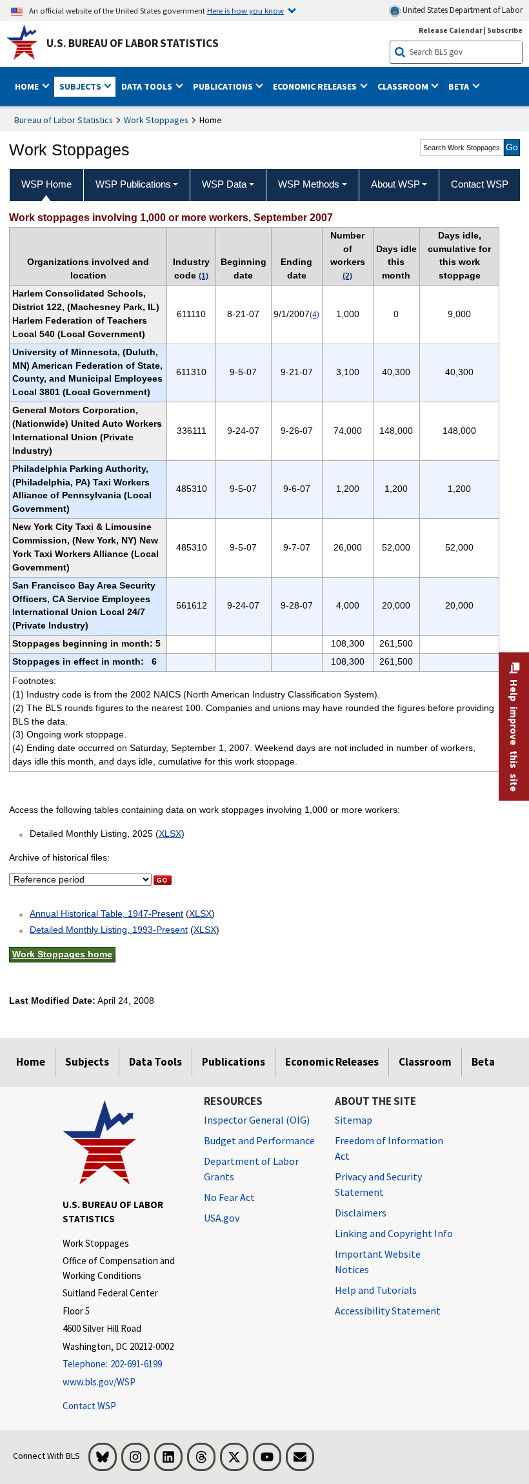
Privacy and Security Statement (378, 1184)
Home (30, 1062)
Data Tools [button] (147, 86)
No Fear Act (229, 1197)
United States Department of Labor (462, 10)
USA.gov (221, 1217)
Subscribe (505, 30)
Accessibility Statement (388, 1310)
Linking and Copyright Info (394, 1233)
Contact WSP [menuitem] (479, 184)
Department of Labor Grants (251, 1169)
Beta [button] (459, 86)
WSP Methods (308, 184)
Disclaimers (360, 1212)
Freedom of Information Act (389, 1148)
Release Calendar (451, 30)
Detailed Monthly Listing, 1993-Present (109, 929)
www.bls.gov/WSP (99, 1382)
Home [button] (28, 86)
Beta (483, 1062)
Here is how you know (245, 10)
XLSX (170, 833)
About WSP (395, 184)
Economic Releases (332, 1062)
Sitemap (353, 1119)
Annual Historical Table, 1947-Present (106, 913)
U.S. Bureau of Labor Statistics (132, 43)
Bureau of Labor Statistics (63, 120)
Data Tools (155, 1062)
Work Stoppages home (62, 954)
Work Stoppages (156, 120)
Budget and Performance (259, 1140)
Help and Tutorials (376, 1290)
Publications (233, 1062)
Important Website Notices (378, 1261)
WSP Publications (133, 184)
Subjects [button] (81, 86)
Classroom (425, 1062)
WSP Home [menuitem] (46, 184)
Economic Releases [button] (316, 86)
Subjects (87, 1062)
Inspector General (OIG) (257, 1119)
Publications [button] (224, 86)
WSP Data (224, 184)
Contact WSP (89, 1406)
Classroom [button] (403, 86)
